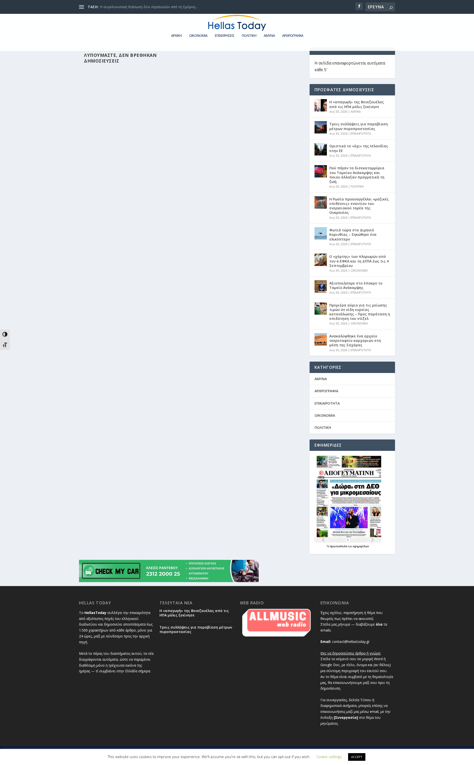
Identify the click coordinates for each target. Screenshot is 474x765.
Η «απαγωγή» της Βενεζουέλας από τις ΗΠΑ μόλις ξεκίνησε (356, 104)
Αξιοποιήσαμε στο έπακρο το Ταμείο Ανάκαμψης (355, 285)
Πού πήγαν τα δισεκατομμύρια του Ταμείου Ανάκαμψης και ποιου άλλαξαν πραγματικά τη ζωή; (356, 175)
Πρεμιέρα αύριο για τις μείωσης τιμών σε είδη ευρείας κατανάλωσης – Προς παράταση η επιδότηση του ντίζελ (359, 312)
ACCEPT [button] (356, 757)
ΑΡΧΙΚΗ (176, 36)
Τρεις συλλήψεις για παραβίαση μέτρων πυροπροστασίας (358, 126)
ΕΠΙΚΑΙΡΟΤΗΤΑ (361, 133)
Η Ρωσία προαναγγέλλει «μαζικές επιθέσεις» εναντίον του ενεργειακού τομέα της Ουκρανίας (359, 206)
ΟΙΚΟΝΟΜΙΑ (198, 36)
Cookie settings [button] (329, 756)
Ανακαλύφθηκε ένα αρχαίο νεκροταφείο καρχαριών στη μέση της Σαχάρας (355, 340)
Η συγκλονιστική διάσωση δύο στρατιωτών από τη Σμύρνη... (149, 6)
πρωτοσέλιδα (339, 546)
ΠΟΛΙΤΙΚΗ (249, 36)
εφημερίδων (361, 546)
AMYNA (269, 36)
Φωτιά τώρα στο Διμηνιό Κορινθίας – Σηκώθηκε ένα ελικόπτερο (352, 234)
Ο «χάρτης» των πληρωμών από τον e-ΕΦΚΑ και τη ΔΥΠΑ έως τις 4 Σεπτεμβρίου (359, 261)
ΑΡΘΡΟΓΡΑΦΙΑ (292, 36)
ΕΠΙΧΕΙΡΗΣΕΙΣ (224, 36)
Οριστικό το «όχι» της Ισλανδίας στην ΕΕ (358, 148)
